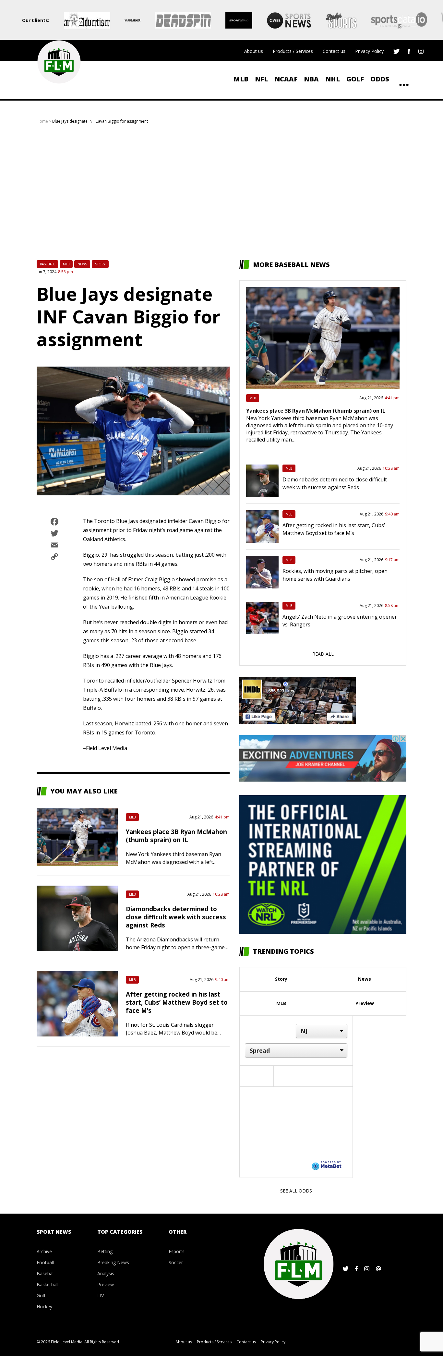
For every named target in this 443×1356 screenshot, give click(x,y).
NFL (261, 79)
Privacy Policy (369, 51)
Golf (355, 79)
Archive (44, 1251)
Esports (177, 1251)
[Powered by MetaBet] (326, 1165)
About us (253, 51)
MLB (240, 79)
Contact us (334, 51)
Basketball (47, 1284)
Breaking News (113, 1262)
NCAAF (285, 79)
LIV (100, 1295)
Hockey (44, 1306)
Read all (323, 654)
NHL (332, 79)
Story (100, 264)
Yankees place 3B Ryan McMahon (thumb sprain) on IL (176, 836)
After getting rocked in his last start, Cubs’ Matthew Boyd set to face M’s (177, 1002)
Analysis (105, 1273)
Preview (364, 1003)
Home (42, 121)
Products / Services (293, 51)
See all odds (296, 1191)
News (82, 264)
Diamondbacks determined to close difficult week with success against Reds (176, 917)
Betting (105, 1251)
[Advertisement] (221, 192)
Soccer (176, 1262)
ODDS (379, 79)
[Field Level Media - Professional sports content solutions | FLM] (59, 62)
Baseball (47, 264)
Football (45, 1262)
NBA (311, 79)
